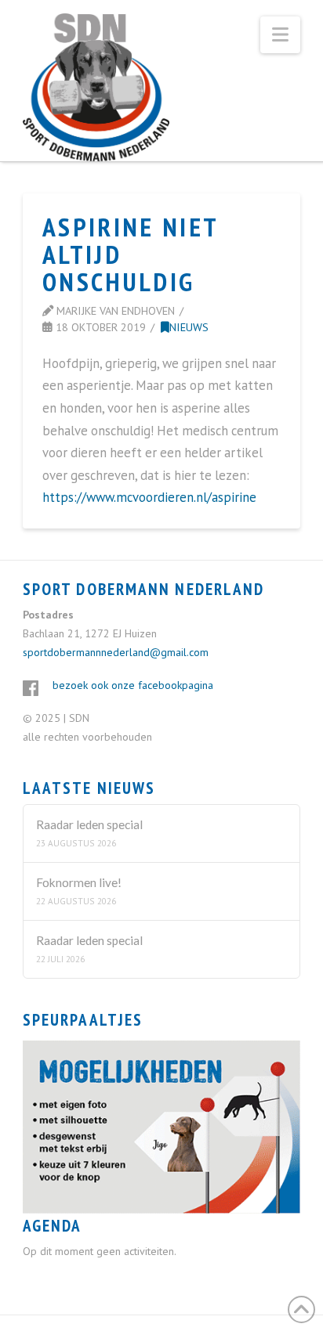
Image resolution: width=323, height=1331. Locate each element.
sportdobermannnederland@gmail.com (116, 652)
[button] (280, 34)
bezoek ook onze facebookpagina (133, 685)
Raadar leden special (89, 824)
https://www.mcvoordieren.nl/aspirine (149, 497)
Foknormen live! (79, 882)
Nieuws (189, 326)
